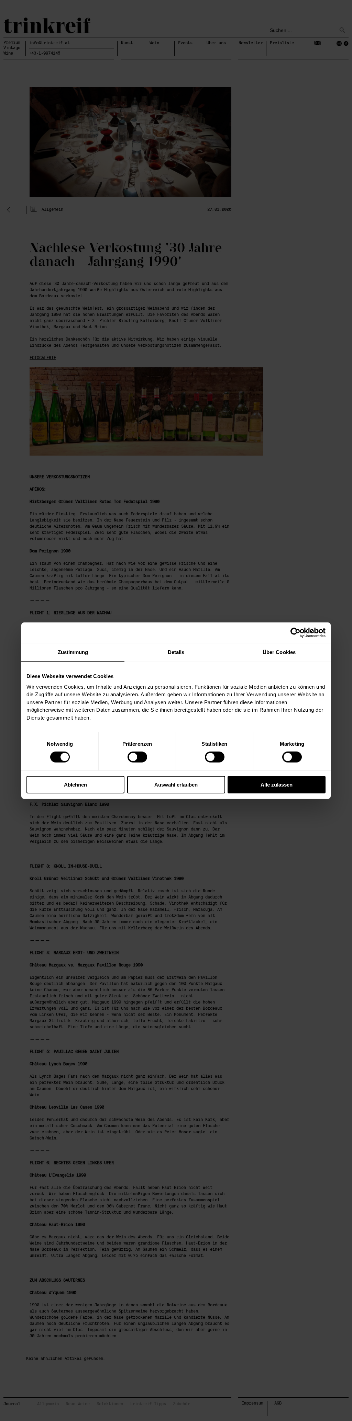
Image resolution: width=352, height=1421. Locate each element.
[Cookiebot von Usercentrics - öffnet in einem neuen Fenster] (295, 632)
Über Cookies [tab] (279, 652)
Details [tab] (176, 652)
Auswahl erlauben (176, 785)
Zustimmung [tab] (73, 652)
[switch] (137, 757)
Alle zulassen (277, 785)
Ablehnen (75, 785)
